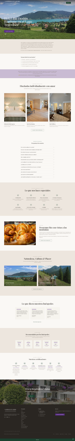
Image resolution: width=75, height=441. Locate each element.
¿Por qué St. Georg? (37, 2)
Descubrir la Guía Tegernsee (37, 289)
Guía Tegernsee (32, 2)
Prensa (43, 2)
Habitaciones (24, 2)
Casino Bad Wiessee (24, 427)
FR (57, 2)
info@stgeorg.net (41, 415)
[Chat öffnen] (73, 439)
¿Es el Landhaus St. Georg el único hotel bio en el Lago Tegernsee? (31, 162)
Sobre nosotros (47, 2)
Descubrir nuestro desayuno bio (45, 240)
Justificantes (59, 371)
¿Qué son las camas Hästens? (25, 169)
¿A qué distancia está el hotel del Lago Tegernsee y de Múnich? (31, 167)
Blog (41, 2)
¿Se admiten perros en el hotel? (26, 164)
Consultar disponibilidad (9, 31)
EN (56, 2)
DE (54, 2)
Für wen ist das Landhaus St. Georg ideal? (27, 147)
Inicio (21, 2)
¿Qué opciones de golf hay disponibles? (27, 174)
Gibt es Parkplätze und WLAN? (25, 157)
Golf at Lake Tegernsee (24, 426)
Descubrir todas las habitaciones (37, 130)
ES (60, 2)
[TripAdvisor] (7, 417)
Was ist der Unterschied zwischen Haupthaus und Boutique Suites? (31, 149)
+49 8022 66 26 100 (42, 414)
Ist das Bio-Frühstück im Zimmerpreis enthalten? (29, 154)
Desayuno (28, 2)
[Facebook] (4, 417)
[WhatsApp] (9, 417)
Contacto (51, 2)
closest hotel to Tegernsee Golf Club (34, 50)
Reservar (68, 2)
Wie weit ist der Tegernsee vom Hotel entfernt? (28, 152)
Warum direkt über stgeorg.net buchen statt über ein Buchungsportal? (32, 159)
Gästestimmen (23, 424)
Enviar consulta (18, 31)
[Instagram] (6, 417)
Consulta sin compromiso (41, 396)
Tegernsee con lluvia (24, 416)
